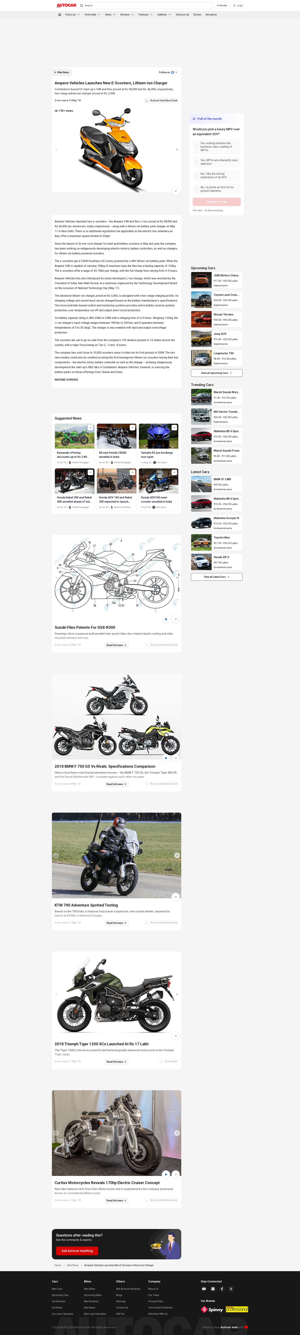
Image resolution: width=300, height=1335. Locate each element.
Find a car (70, 14)
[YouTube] (204, 1289)
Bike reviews (91, 1301)
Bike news (89, 1307)
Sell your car (182, 14)
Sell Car (120, 1313)
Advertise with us (158, 1313)
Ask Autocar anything (128, 1288)
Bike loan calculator (95, 1313)
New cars (57, 1288)
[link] (201, 280)
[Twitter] (231, 1289)
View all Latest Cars (215, 576)
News (108, 14)
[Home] (60, 14)
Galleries (162, 14)
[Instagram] (213, 1289)
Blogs (119, 1295)
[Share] (176, 191)
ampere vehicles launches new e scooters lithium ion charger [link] (119, 1265)
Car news (57, 1307)
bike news (72, 1265)
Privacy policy (155, 1301)
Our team (153, 1295)
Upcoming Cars (60, 1295)
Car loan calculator (62, 1313)
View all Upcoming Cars (214, 373)
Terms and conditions (160, 1307)
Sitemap (121, 1301)
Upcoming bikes (93, 1295)
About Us (153, 1288)
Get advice (211, 14)
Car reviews (58, 1301)
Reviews (125, 14)
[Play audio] (166, 619)
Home (58, 1265)
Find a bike (90, 14)
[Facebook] (222, 1289)
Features (143, 14)
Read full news (115, 645)
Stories (197, 14)
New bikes (89, 1288)
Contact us (122, 1307)
